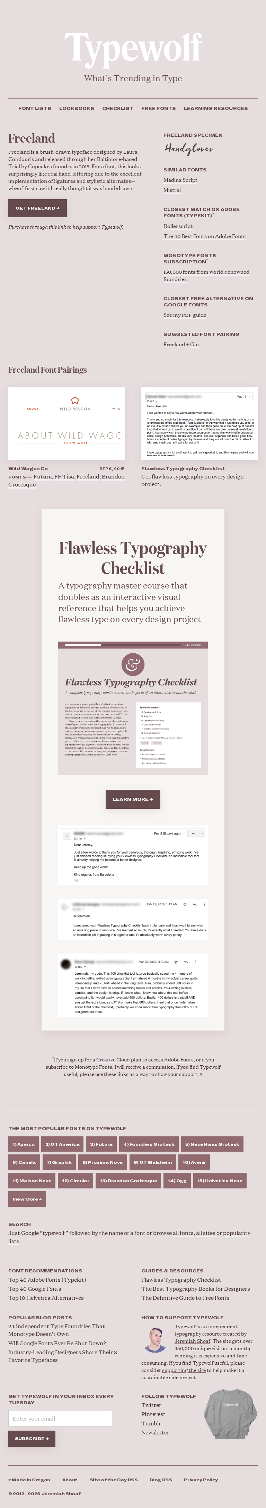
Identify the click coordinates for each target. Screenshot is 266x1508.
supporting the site (184, 1369)
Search (19, 1224)
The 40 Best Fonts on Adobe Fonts (204, 236)
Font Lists (34, 108)
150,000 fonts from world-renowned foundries (206, 275)
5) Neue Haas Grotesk (212, 1144)
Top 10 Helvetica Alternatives (46, 1298)
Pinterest (153, 1414)
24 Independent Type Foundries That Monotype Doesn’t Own (56, 1330)
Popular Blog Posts (40, 1317)
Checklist (117, 108)
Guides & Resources (172, 1271)
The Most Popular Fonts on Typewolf (67, 1128)
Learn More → (133, 799)
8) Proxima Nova (102, 1162)
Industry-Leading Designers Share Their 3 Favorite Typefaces (62, 1356)
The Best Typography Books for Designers (195, 1289)
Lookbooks (76, 108)
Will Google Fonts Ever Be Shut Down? (57, 1343)
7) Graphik (59, 1162)
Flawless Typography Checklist (183, 468)
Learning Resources (216, 108)
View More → (27, 1199)
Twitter (151, 1405)
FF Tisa (64, 476)
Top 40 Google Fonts (34, 1289)
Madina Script (180, 180)
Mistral (172, 190)
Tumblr (151, 1423)
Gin (194, 344)
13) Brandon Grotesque (128, 1181)
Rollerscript (178, 226)
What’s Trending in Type (133, 78)
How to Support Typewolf (182, 1317)
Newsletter (155, 1432)
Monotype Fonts (93, 1066)
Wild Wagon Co (28, 468)
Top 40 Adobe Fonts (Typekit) (47, 1280)
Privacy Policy (201, 1480)
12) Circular (75, 1181)
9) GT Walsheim (153, 1162)
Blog (161, 1480)
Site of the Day (114, 1480)
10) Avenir (194, 1162)
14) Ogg (177, 1181)
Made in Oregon (29, 1480)
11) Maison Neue (31, 1181)
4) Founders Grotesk (149, 1144)
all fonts (183, 1233)
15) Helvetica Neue (219, 1181)
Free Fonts (158, 108)
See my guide (184, 315)
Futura (43, 476)
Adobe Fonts (179, 1059)
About (70, 1480)
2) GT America (62, 1144)
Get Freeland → (38, 208)
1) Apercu (23, 1144)
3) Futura (101, 1144)
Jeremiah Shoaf (192, 1340)
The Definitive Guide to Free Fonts (185, 1298)
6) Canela (24, 1162)
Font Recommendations (45, 1271)
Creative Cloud (113, 1059)
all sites (205, 1233)
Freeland (88, 476)
